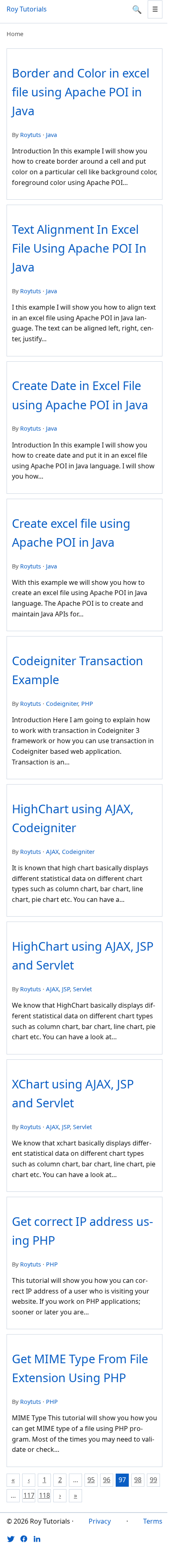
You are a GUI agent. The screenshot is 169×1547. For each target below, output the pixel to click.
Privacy (100, 1521)
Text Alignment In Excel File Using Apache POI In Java (79, 248)
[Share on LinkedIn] (37, 1539)
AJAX (52, 852)
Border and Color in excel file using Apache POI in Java (80, 92)
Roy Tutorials (27, 9)
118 (44, 1495)
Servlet (82, 989)
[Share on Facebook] (24, 1539)
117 (28, 1495)
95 (91, 1479)
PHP (87, 703)
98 (138, 1479)
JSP (66, 989)
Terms (152, 1521)
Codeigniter (62, 703)
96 (106, 1479)
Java (51, 135)
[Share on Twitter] (11, 1539)
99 (153, 1479)
